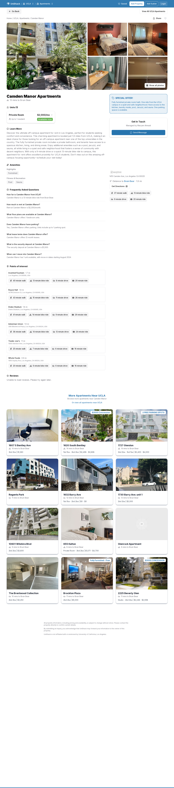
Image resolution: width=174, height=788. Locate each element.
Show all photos (156, 85)
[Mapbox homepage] (116, 172)
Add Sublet (152, 4)
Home (9, 18)
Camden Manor (37, 18)
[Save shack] (165, 18)
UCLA (15, 18)
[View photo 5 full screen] (147, 73)
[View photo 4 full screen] (107, 73)
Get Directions (118, 186)
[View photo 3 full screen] (147, 39)
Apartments (24, 18)
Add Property (137, 4)
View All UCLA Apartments (153, 11)
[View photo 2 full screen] (107, 39)
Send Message (140, 132)
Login (163, 4)
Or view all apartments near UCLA (87, 402)
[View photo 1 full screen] (47, 56)
